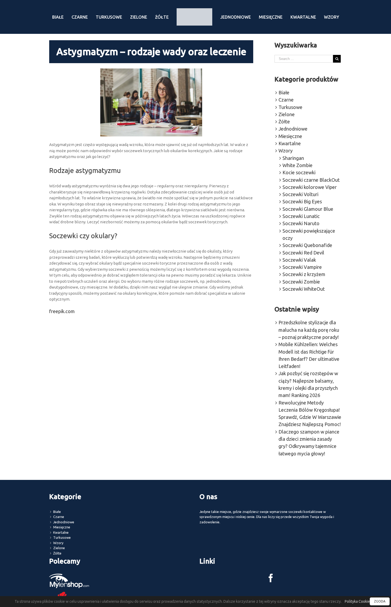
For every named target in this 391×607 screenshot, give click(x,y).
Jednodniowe (292, 128)
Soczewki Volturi (300, 194)
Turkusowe (290, 107)
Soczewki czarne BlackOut (311, 180)
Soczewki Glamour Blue (307, 209)
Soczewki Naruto (300, 223)
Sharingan (293, 158)
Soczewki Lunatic (301, 216)
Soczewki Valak (299, 259)
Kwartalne (289, 143)
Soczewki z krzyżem (303, 274)
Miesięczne (290, 136)
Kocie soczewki (298, 172)
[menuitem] (67, 17)
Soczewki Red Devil (303, 252)
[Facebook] (271, 578)
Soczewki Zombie (301, 281)
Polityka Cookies (358, 601)
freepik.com (62, 311)
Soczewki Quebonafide (307, 245)
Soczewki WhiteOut (303, 289)
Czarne (286, 99)
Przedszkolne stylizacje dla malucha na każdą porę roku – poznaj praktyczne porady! (308, 330)
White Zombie (297, 165)
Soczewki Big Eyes (302, 201)
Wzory (285, 150)
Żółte (284, 121)
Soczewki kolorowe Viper (309, 187)
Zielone (286, 114)
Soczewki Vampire (302, 267)
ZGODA (379, 601)
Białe (283, 92)
